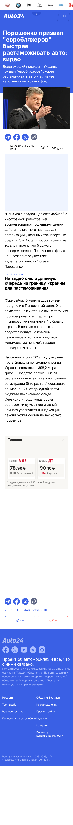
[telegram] (8, 137)
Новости (7, 697)
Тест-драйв (9, 704)
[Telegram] (33, 649)
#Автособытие (36, 610)
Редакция (42, 718)
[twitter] (25, 137)
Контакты (42, 725)
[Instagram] (42, 649)
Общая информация (48, 697)
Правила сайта (45, 711)
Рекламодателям (47, 704)
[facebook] (16, 137)
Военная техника (12, 711)
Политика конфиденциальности (49, 734)
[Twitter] (14, 649)
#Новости (13, 610)
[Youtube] (24, 649)
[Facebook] (5, 649)
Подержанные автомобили (19, 718)
